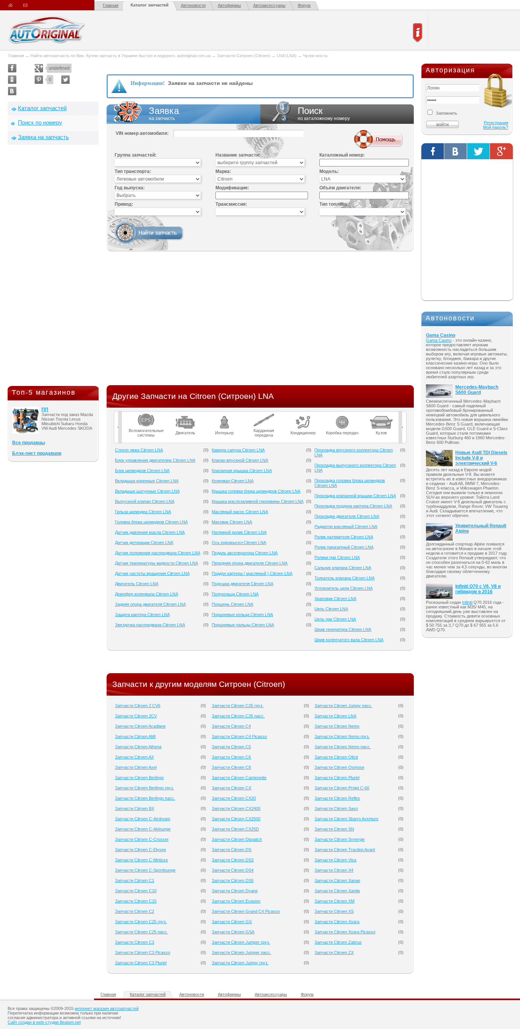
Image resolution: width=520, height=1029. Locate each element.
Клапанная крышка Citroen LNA (242, 470)
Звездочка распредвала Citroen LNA (150, 625)
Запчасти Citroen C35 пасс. (238, 716)
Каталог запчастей (150, 5)
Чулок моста (315, 55)
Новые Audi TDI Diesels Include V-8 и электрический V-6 (481, 458)
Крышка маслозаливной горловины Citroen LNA (257, 501)
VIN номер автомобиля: (142, 133)
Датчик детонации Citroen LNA (144, 542)
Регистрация (496, 122)
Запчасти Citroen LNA (335, 716)
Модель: (329, 171)
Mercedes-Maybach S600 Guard (476, 389)
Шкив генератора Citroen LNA (342, 629)
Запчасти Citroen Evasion (236, 901)
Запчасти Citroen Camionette (239, 777)
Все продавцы (28, 442)
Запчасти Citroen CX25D (235, 829)
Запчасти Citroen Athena (138, 746)
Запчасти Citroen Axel (135, 767)
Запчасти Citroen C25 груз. (141, 921)
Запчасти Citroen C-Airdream (142, 818)
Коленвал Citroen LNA (233, 480)
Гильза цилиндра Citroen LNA (143, 511)
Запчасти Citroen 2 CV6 (137, 705)
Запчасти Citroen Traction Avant (344, 849)
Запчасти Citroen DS (231, 849)
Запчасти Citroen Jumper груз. (241, 942)
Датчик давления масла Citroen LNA (150, 532)
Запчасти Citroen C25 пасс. (141, 932)
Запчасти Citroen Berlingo (139, 777)
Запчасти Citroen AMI (135, 736)
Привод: (124, 204)
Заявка (164, 113)
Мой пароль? (495, 127)
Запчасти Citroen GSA (233, 932)
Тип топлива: (334, 204)
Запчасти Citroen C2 (134, 911)
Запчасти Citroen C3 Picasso (142, 952)
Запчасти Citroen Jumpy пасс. (343, 705)
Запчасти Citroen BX (134, 808)
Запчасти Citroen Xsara (336, 921)
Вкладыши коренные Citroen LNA (147, 480)
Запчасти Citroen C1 (134, 880)
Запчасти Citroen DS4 (233, 870)
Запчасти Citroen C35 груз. (237, 705)
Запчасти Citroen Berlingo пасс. (145, 798)
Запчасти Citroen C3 (134, 942)
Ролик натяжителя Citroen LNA (343, 537)
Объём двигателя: (340, 187)
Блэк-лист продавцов (36, 453)
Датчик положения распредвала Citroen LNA (157, 553)
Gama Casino (440, 335)
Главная (110, 5)
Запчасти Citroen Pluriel (336, 777)
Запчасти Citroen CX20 (234, 798)
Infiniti (467, 602)
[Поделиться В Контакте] (12, 91)
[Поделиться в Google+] (38, 68)
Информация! (148, 83)
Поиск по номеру (40, 122)
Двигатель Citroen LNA (136, 583)
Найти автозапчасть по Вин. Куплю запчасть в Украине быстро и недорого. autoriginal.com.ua (120, 55)
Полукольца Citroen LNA (235, 594)
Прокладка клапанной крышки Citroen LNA (355, 495)
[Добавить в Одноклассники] (12, 79)
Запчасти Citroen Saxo (336, 808)
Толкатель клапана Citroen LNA (344, 578)
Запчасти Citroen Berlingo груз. (144, 788)
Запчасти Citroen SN (334, 829)
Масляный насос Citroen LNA (240, 511)
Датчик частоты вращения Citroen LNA (152, 573)
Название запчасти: (237, 155)
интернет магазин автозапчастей (107, 1008)
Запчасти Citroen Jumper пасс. (241, 952)
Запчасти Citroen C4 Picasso (239, 736)
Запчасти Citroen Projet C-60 (341, 788)
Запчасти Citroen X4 (333, 870)
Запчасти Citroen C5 (231, 746)
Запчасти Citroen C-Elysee (140, 849)
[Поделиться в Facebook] (12, 68)
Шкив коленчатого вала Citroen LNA (348, 639)
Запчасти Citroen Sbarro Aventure (346, 818)
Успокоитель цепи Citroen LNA (343, 588)
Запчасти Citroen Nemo (336, 726)
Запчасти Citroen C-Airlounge (143, 829)
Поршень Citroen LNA (232, 604)
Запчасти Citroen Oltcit (336, 757)
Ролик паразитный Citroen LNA (343, 547)
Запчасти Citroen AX (134, 757)
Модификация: (232, 187)
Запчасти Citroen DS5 (233, 880)
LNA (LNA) (287, 55)
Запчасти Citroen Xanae (337, 880)
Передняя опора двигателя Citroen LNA (249, 563)
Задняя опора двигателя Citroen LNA (150, 604)
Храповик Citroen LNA (335, 598)
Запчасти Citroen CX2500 (236, 818)
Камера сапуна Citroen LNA (238, 450)
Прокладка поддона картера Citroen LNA (353, 506)
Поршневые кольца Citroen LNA (242, 614)
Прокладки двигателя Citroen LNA (346, 516)
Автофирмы (229, 5)
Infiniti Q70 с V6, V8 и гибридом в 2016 (478, 589)
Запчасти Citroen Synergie (339, 839)
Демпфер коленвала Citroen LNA (146, 594)
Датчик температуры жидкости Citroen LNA (156, 563)
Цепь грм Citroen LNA (335, 619)
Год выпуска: (130, 187)
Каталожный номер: (342, 155)
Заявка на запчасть (43, 137)
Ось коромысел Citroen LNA (239, 542)
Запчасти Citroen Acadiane (140, 726)
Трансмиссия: (231, 204)
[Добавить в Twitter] (65, 79)
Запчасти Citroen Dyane (235, 890)
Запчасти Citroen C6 (231, 757)
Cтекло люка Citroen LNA (139, 450)
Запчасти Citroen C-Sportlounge (145, 870)
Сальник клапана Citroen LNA (342, 567)
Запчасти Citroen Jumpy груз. (240, 962)
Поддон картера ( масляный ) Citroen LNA (252, 573)
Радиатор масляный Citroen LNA (345, 526)
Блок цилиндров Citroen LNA (142, 470)
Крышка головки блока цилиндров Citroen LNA (256, 491)
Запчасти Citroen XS (334, 911)
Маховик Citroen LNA (232, 522)
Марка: (223, 171)
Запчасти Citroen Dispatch (237, 839)
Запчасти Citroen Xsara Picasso (344, 932)
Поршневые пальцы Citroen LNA (243, 625)
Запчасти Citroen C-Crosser (142, 839)
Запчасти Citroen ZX (334, 952)
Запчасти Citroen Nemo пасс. (342, 746)
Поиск (324, 113)
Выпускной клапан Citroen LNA (144, 501)
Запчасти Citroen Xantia (337, 890)
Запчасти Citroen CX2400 (236, 808)
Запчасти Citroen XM (334, 901)
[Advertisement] (53, 267)
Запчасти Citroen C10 (135, 890)
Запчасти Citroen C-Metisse (141, 860)
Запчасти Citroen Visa (335, 860)
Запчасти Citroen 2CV (136, 716)
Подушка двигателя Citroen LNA (242, 583)
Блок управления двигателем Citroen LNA (155, 460)
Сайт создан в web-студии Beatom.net (44, 1022)
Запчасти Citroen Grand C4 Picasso (246, 911)
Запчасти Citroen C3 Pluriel (140, 962)
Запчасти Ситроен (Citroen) (243, 55)
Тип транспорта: (133, 171)
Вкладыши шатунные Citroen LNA (147, 491)
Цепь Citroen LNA (331, 609)
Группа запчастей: (135, 155)
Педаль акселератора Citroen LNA (245, 553)
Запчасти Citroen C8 (231, 767)
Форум (304, 5)
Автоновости (193, 5)
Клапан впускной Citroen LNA (240, 460)
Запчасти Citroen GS (232, 921)
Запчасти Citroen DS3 (233, 860)
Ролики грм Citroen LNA (337, 557)
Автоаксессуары (269, 5)
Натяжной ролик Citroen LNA (239, 532)
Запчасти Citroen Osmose (339, 767)
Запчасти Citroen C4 (231, 726)
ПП (44, 409)
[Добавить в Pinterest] (38, 79)
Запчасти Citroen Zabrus (338, 942)
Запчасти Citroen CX (231, 788)
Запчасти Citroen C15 (135, 901)
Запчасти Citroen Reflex (337, 798)
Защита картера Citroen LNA (142, 614)
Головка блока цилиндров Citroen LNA (151, 522)
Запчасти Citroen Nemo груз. (342, 736)
